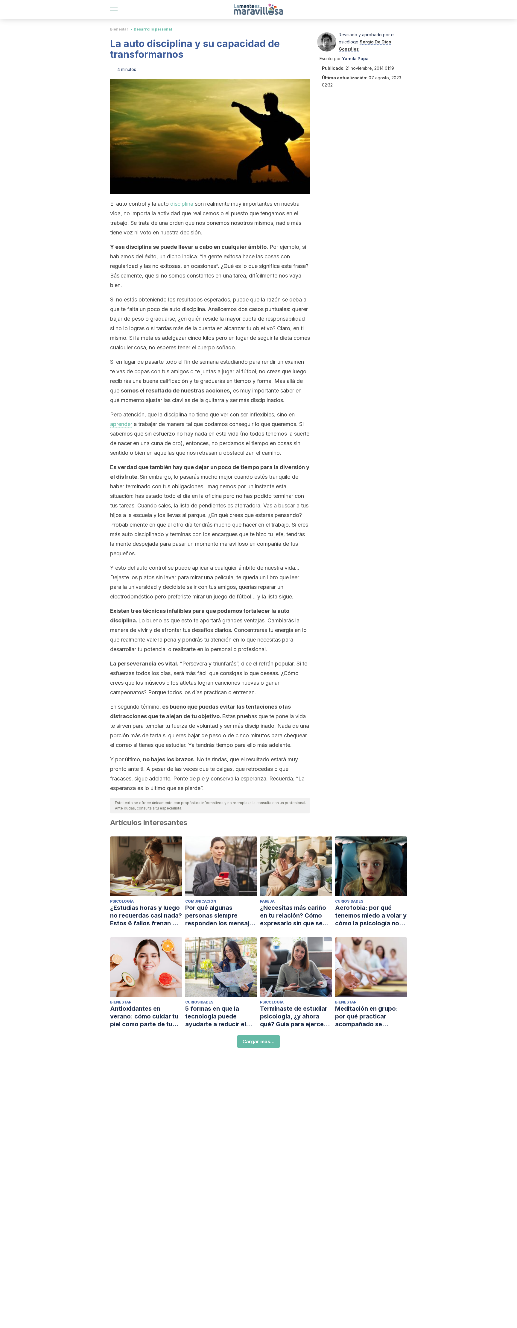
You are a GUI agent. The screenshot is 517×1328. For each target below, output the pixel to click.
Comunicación (200, 901)
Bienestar (119, 29)
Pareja (267, 901)
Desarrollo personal (153, 29)
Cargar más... (258, 1041)
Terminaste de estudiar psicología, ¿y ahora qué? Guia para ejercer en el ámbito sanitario (293, 1016)
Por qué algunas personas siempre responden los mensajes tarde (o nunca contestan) (220, 915)
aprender (121, 424)
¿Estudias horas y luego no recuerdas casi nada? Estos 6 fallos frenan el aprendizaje (146, 915)
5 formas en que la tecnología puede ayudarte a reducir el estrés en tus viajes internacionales (215, 1016)
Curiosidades (349, 901)
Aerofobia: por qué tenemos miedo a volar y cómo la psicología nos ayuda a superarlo (371, 915)
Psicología (122, 901)
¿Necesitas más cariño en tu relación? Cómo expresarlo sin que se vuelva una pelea (293, 915)
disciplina (181, 204)
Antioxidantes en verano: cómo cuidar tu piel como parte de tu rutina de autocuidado (144, 1016)
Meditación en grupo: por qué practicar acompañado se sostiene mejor (366, 1016)
